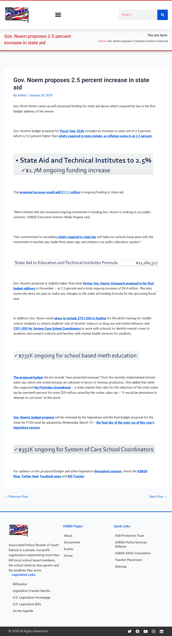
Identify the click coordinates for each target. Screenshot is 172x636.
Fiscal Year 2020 (72, 131)
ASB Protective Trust (129, 536)
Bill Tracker (76, 476)
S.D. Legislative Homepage (31, 597)
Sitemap (120, 566)
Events (68, 549)
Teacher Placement (128, 560)
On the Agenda (23, 611)
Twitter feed (29, 476)
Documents (72, 542)
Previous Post (16, 496)
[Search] (162, 15)
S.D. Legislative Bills (27, 604)
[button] (58, 15)
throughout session (107, 471)
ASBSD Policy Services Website (131, 544)
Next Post (158, 496)
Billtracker (20, 584)
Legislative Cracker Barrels (31, 591)
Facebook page (50, 476)
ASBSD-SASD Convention (132, 553)
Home (101, 41)
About (68, 536)
